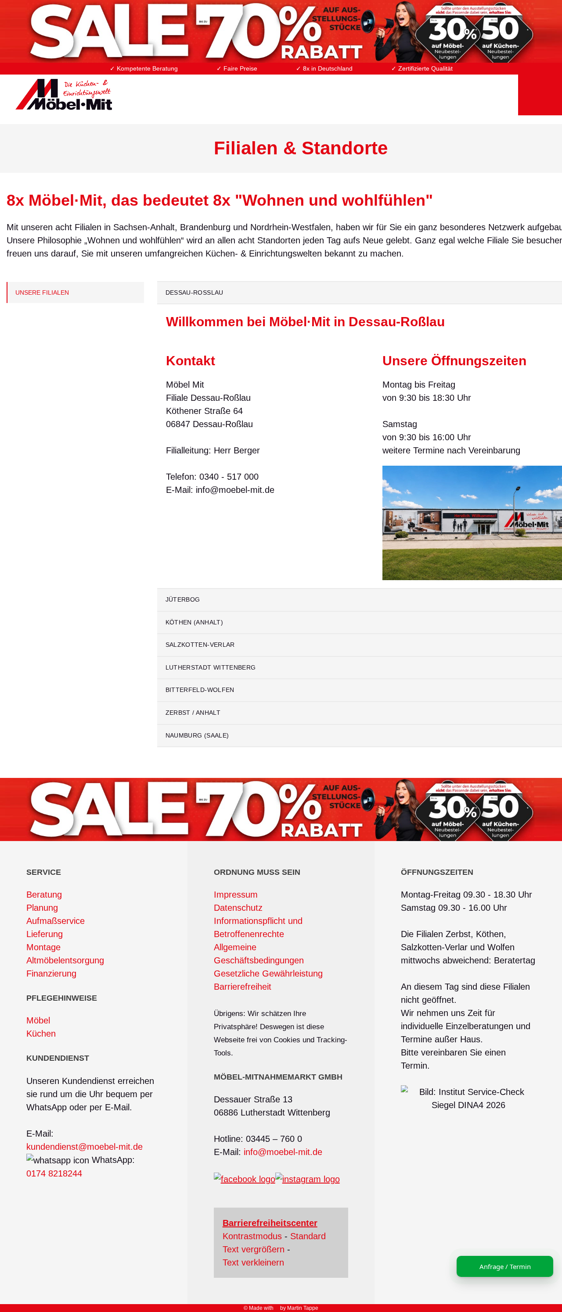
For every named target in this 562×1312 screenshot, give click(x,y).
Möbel (38, 1020)
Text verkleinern (253, 1262)
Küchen (41, 1033)
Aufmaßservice (55, 921)
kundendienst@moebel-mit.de (84, 1147)
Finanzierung (51, 973)
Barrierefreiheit (242, 986)
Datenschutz (238, 908)
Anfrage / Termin (505, 1266)
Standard (308, 1236)
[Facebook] (244, 1179)
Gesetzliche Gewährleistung (268, 973)
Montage (43, 947)
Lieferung (44, 934)
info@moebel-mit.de (283, 1152)
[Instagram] (307, 1179)
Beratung (44, 894)
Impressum (236, 894)
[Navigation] (540, 89)
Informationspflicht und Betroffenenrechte (258, 927)
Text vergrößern (254, 1249)
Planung (42, 908)
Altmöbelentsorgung (65, 960)
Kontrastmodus (252, 1236)
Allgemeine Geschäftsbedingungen (259, 953)
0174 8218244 (54, 1173)
